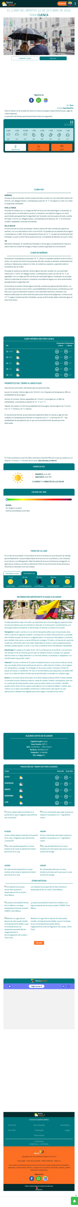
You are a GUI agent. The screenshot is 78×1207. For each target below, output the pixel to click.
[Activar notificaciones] (65, 1201)
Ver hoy (53, 58)
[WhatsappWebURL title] (38, 100)
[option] (15, 147)
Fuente (65, 108)
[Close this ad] (76, 1195)
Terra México (65, 1125)
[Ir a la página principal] (9, 3)
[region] (39, 77)
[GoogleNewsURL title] (45, 100)
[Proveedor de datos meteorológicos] (39, 1188)
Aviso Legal (21, 1161)
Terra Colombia (39, 1125)
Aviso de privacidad (33, 1161)
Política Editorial (47, 1161)
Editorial (45, 1144)
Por (70, 105)
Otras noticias (39, 1135)
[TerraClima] (70, 4)
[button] (75, 3)
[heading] (39, 943)
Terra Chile (12, 1125)
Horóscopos (39, 1130)
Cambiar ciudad (25, 58)
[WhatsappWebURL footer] (38, 1178)
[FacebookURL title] (31, 100)
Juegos (67, 1130)
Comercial (34, 1144)
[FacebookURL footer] (31, 1178)
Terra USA (12, 1130)
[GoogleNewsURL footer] (45, 1178)
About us (57, 1161)
